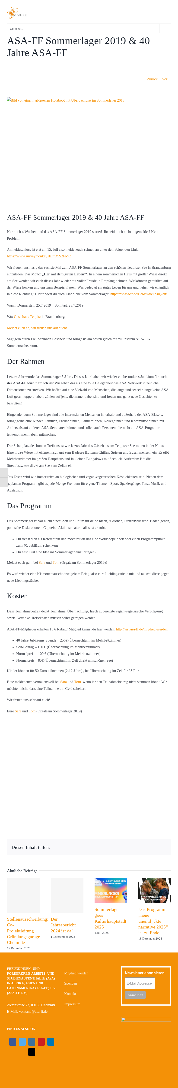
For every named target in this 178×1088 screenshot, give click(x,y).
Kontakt (70, 994)
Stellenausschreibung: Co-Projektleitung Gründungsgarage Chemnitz (27, 930)
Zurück (152, 79)
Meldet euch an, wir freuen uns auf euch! (37, 328)
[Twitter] (22, 1042)
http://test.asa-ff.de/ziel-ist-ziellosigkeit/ (138, 294)
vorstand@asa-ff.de (33, 1011)
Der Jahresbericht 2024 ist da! (63, 924)
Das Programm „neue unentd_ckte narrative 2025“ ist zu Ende (153, 921)
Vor (164, 79)
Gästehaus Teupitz (27, 317)
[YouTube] (41, 1042)
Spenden (70, 983)
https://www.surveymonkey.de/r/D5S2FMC (39, 256)
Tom (56, 562)
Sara (42, 562)
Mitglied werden (76, 973)
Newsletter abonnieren (145, 973)
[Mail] (31, 1052)
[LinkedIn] (50, 1042)
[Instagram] (31, 1042)
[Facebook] (12, 1042)
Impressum (72, 1004)
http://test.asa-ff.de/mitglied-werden (141, 629)
